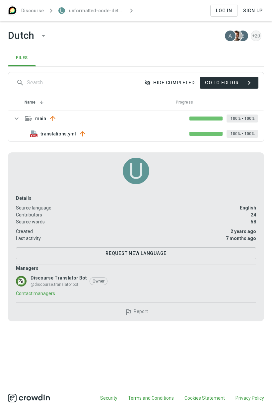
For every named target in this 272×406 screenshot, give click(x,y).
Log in (224, 10)
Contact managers (35, 293)
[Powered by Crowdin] (29, 398)
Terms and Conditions (151, 398)
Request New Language (136, 253)
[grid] (136, 126)
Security (108, 398)
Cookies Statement (204, 398)
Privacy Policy (250, 398)
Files (22, 57)
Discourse (32, 10)
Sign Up (253, 10)
